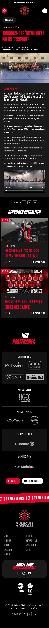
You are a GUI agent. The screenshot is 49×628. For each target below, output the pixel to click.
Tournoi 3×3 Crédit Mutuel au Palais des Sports (21, 49)
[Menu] (44, 10)
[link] (24, 11)
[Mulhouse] (14, 365)
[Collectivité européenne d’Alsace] (14, 377)
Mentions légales (32, 608)
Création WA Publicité (35, 605)
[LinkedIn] (35, 202)
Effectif (6, 545)
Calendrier (7, 540)
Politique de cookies (18, 608)
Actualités (12, 47)
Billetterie (29, 536)
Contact (29, 549)
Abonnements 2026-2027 (23, 2)
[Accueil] (24, 518)
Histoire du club (31, 540)
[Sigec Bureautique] (24, 398)
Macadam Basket (9, 20)
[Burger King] (34, 420)
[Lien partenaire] (24, 444)
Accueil (4, 47)
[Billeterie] (4, 11)
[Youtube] (29, 573)
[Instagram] (23, 573)
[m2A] (35, 365)
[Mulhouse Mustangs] (24, 11)
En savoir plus (38, 262)
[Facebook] (24, 202)
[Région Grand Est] (35, 377)
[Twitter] (29, 202)
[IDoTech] (15, 420)
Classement (8, 549)
